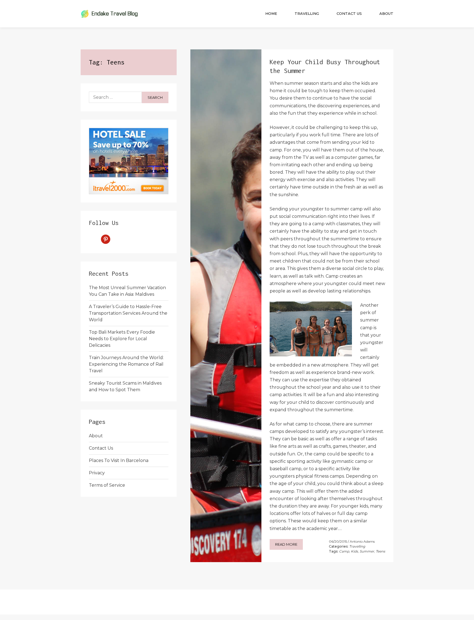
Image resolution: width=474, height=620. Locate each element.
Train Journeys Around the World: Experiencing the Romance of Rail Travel (126, 364)
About (386, 13)
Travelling (307, 13)
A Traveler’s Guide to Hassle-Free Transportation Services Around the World (128, 313)
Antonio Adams (362, 541)
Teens (380, 551)
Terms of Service (107, 485)
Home (271, 13)
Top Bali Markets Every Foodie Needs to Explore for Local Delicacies (122, 338)
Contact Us (349, 13)
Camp (344, 551)
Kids (354, 551)
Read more (286, 544)
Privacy (97, 472)
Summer (367, 551)
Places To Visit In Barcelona (118, 460)
